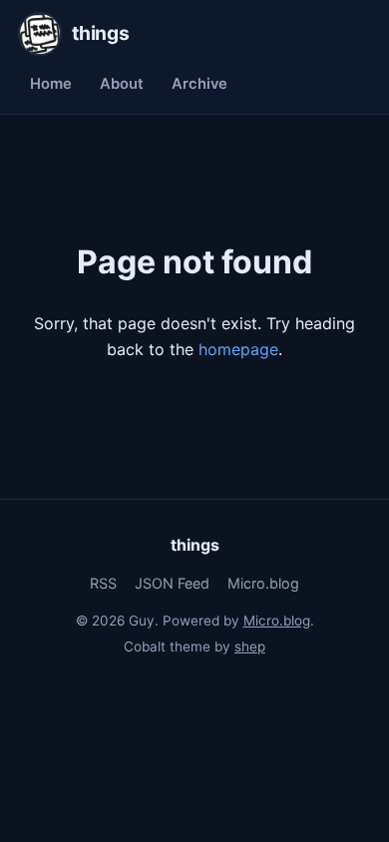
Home (51, 84)
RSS (103, 583)
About (122, 84)
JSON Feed (172, 583)
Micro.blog (263, 583)
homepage (238, 349)
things (195, 545)
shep (249, 646)
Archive (199, 84)
